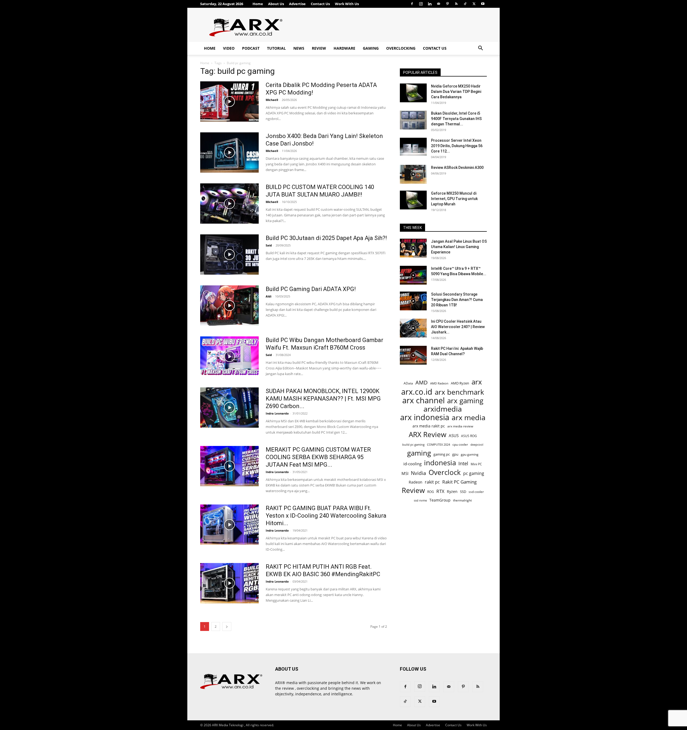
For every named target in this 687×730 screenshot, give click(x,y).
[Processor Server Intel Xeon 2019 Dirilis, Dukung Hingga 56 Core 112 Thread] (413, 147)
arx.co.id (416, 392)
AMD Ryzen (460, 383)
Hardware (344, 48)
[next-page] (226, 626)
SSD (463, 491)
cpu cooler (460, 444)
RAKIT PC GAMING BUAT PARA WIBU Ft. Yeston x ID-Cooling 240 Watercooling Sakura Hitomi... (326, 515)
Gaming (371, 48)
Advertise (297, 3)
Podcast (251, 48)
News (298, 48)
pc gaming (473, 473)
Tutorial (276, 48)
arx (477, 382)
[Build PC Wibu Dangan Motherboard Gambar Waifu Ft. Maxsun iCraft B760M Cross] (229, 356)
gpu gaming (469, 454)
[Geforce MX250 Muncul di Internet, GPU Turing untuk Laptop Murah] (413, 200)
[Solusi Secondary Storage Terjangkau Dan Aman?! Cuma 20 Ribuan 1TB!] (413, 301)
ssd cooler (476, 491)
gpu (455, 454)
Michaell (272, 100)
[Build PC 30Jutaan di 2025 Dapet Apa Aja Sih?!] (229, 254)
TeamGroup (440, 500)
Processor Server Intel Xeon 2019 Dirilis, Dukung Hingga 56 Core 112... (457, 145)
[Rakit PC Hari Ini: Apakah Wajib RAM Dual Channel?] (413, 355)
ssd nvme (420, 500)
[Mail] (438, 4)
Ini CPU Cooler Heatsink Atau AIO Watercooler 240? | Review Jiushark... (458, 326)
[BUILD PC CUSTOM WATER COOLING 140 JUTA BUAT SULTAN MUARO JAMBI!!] (229, 203)
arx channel (423, 400)
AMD (421, 382)
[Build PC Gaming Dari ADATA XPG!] (229, 305)
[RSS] (456, 4)
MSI (404, 473)
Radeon (415, 482)
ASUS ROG (469, 436)
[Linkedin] (430, 4)
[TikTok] (465, 4)
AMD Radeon (439, 383)
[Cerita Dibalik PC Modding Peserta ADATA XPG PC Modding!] (229, 101)
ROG (430, 491)
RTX (440, 491)
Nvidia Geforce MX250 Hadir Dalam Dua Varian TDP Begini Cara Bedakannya (456, 91)
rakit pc (432, 482)
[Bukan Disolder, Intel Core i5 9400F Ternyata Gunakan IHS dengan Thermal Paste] (413, 120)
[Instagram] (421, 4)
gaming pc (441, 454)
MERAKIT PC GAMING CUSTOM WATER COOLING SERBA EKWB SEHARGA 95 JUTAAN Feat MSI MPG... (318, 457)
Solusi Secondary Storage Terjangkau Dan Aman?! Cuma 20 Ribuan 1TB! (457, 299)
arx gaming (465, 401)
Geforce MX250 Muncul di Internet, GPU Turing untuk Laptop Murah (454, 198)
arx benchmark (459, 392)
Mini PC (476, 464)
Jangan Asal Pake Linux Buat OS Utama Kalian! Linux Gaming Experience (459, 246)
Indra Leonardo (277, 413)
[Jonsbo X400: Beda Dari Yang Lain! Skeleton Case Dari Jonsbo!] (229, 152)
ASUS (454, 435)
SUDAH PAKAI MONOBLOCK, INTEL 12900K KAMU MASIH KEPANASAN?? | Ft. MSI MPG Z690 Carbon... (323, 398)
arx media (468, 417)
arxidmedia (442, 409)
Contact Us (320, 3)
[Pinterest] (447, 4)
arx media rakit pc (428, 425)
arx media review (460, 426)
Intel (463, 463)
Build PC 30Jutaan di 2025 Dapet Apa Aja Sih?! (326, 238)
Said (269, 245)
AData (408, 383)
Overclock (445, 472)
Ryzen (452, 491)
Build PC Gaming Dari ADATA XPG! (311, 289)
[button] (480, 48)
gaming (419, 453)
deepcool (476, 444)
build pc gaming (413, 444)
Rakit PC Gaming (459, 482)
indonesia (440, 463)
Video (229, 48)
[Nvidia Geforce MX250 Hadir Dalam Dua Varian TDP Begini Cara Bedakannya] (413, 92)
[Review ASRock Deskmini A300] (413, 174)
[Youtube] (483, 4)
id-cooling (412, 464)
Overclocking (400, 48)
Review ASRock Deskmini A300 (457, 167)
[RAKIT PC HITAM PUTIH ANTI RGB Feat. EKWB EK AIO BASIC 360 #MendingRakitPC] (229, 583)
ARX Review (427, 434)
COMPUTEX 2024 (438, 444)
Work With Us (347, 3)
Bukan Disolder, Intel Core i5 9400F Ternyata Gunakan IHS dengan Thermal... (456, 118)
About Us (276, 3)
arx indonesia (424, 417)
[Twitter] (474, 4)
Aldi (268, 296)
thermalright (462, 500)
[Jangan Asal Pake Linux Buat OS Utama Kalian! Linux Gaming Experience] (413, 248)
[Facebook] (412, 4)
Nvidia (418, 473)
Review (319, 48)
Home (258, 3)
